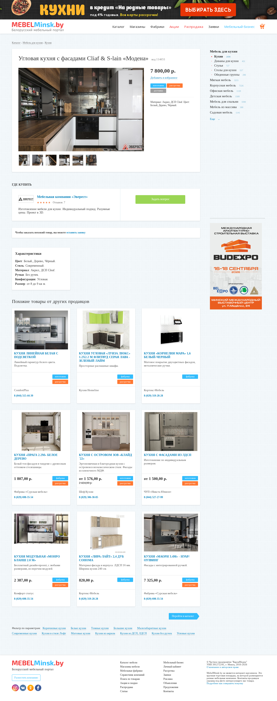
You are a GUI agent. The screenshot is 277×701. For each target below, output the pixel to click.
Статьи (123, 691)
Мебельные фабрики (131, 670)
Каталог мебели (128, 662)
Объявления (170, 683)
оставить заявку (75, 232)
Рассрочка (168, 670)
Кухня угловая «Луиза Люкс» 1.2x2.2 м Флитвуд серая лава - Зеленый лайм (104, 357)
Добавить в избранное (163, 77)
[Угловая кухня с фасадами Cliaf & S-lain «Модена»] (81, 150)
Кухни (48, 42)
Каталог (118, 26)
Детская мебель (221, 96)
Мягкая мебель (220, 80)
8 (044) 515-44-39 (23, 395)
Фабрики (157, 26)
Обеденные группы (226, 74)
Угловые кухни (186, 633)
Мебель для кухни (33, 42)
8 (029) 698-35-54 (23, 497)
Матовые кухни (80, 633)
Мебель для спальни (224, 101)
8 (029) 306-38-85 (88, 497)
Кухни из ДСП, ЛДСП (133, 633)
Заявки (213, 26)
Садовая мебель (221, 112)
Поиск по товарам (130, 678)
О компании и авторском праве (223, 667)
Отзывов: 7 (59, 202)
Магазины (137, 26)
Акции (174, 26)
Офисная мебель (221, 90)
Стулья (218, 65)
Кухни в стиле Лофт (54, 633)
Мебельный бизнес (239, 26)
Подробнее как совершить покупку (225, 683)
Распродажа (193, 26)
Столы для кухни (225, 70)
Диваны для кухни (226, 61)
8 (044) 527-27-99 (153, 497)
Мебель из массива (223, 107)
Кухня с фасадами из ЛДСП (167, 455)
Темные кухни (100, 628)
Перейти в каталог (183, 616)
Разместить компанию (26, 677)
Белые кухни (78, 628)
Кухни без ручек (162, 633)
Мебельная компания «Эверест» (62, 197)
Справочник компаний (132, 674)
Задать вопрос (160, 199)
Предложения (170, 687)
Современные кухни (24, 633)
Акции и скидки (128, 683)
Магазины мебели (130, 666)
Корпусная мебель (223, 85)
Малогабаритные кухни (151, 628)
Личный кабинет (172, 666)
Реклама (167, 678)
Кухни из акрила (105, 633)
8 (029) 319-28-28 (153, 395)
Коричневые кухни (54, 628)
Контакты (168, 691)
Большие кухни (123, 628)
